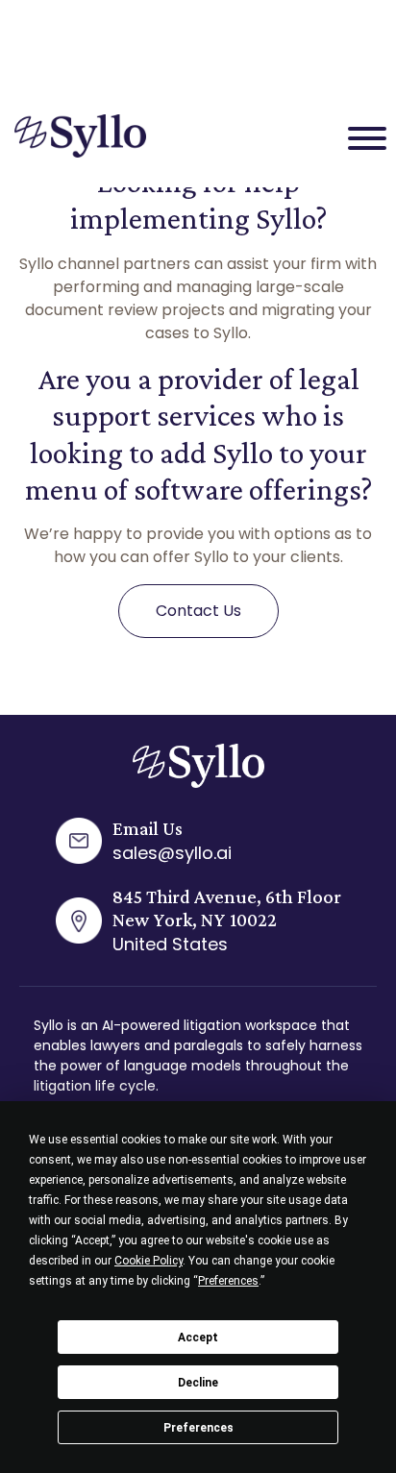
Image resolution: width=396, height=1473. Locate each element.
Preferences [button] (228, 1281)
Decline (198, 1382)
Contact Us (198, 611)
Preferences (198, 1428)
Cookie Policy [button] (148, 1260)
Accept (198, 1337)
